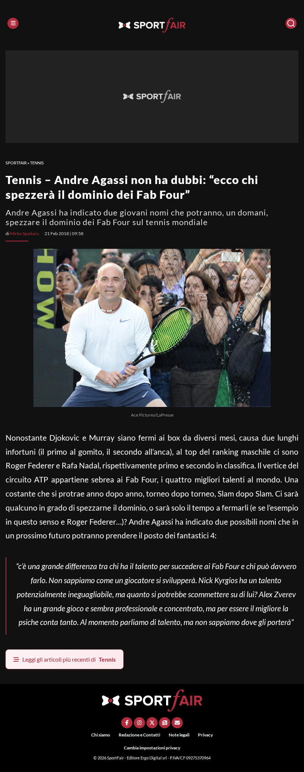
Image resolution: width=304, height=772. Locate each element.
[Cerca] (291, 23)
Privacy (205, 735)
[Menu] (13, 23)
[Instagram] (139, 722)
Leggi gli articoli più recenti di (69, 659)
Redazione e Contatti (139, 735)
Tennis (37, 162)
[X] (152, 722)
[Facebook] (126, 722)
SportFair (16, 162)
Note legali (179, 735)
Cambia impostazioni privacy (152, 748)
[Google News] (164, 722)
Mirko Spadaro (24, 233)
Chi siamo (100, 735)
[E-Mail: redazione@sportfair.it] (177, 722)
